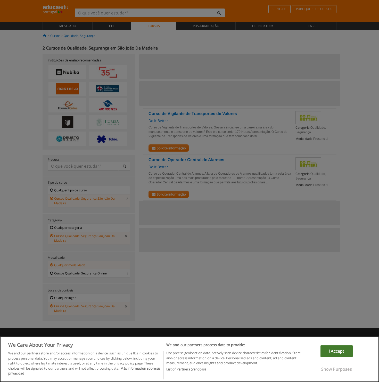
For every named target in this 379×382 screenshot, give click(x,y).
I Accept (336, 351)
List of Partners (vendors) (186, 369)
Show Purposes (336, 369)
